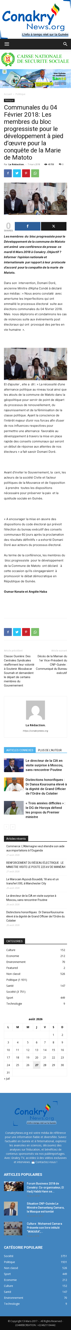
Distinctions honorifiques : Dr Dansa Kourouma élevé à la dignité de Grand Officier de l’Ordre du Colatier (35, 916)
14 (44, 1050)
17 (8, 1057)
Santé (10, 986)
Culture (10, 950)
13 (36, 1050)
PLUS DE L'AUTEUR (50, 750)
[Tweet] (54, 226)
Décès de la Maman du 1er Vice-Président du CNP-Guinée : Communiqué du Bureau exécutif (51, 664)
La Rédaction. (16, 164)
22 (53, 1057)
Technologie (14, 1003)
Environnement (16, 962)
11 (17, 1050)
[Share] (27, 226)
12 (27, 1050)
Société (11, 992)
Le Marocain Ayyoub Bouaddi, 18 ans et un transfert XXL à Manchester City (32, 881)
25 (17, 1065)
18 (17, 1057)
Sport (9, 997)
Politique (20, 94)
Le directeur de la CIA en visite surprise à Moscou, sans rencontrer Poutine (44, 765)
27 (36, 1065)
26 (27, 1065)
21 (44, 1057)
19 (27, 1057)
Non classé (13, 974)
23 (62, 1057)
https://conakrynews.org (35, 730)
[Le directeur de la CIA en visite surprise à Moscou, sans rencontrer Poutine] (14, 765)
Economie (12, 956)
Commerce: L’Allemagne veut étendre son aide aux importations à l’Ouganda (35, 848)
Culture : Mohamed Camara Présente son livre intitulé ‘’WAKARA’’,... (44, 1227)
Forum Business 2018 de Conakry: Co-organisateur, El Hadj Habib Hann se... (45, 1187)
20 (36, 1057)
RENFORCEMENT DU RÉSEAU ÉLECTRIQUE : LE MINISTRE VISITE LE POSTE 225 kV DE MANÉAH (35, 865)
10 (8, 1050)
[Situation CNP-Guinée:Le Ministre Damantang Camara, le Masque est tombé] (11, 1209)
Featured (12, 968)
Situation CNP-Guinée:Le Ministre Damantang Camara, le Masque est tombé (45, 1207)
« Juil (7, 1078)
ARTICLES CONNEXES (19, 750)
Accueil (8, 94)
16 (62, 1050)
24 (8, 1065)
